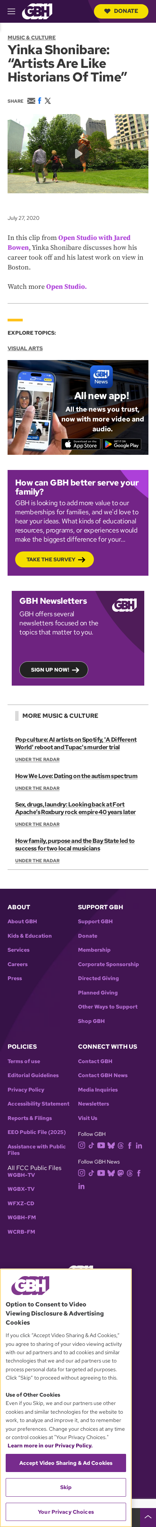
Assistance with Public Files (37, 1150)
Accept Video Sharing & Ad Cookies (66, 1463)
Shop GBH (91, 1021)
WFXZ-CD (21, 1203)
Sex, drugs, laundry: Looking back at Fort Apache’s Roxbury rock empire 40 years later (75, 808)
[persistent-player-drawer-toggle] (148, 1517)
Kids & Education (30, 936)
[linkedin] (139, 1145)
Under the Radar (37, 759)
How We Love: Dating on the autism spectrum (76, 776)
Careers (18, 964)
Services (19, 950)
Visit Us (87, 1118)
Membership (94, 950)
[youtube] (101, 1144)
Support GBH (95, 921)
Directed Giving (98, 978)
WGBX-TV (21, 1189)
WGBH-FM (22, 1217)
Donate (126, 11)
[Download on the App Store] (80, 444)
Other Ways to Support (107, 1007)
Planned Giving (98, 993)
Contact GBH (95, 1061)
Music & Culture (32, 37)
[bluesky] (111, 1145)
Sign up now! (50, 669)
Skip (66, 1487)
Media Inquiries (98, 1090)
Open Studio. (66, 286)
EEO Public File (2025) (37, 1132)
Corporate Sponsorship (108, 964)
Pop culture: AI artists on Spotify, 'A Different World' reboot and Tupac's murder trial (75, 743)
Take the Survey (51, 559)
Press (15, 978)
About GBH (22, 921)
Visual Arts (25, 348)
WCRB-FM (21, 1232)
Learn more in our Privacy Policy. (50, 1445)
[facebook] (129, 1145)
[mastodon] (120, 1172)
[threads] (120, 1145)
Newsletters (93, 1104)
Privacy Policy (26, 1090)
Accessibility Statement (38, 1104)
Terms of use (24, 1061)
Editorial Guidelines (33, 1075)
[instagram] (82, 1145)
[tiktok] (91, 1145)
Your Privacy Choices (66, 1511)
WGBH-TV (21, 1175)
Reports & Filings (30, 1118)
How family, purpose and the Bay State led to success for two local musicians (75, 844)
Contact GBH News (103, 1075)
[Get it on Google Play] (121, 444)
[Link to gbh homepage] (37, 11)
